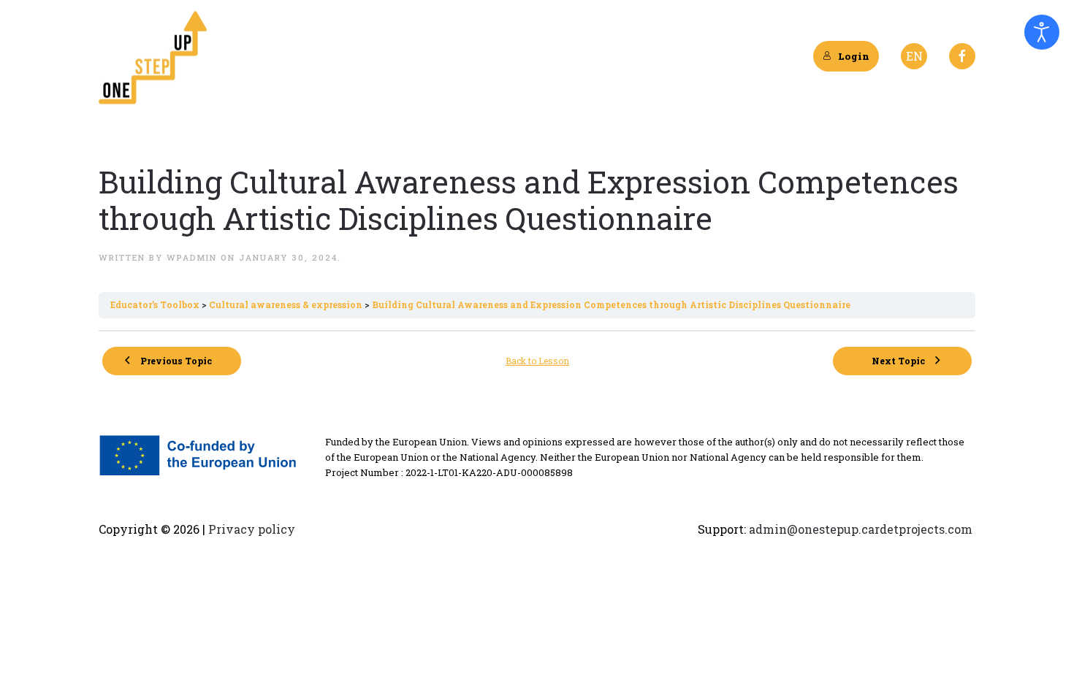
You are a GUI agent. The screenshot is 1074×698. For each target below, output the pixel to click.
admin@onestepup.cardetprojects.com (860, 529)
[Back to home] (153, 56)
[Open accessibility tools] (1041, 32)
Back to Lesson (537, 361)
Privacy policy (250, 529)
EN (914, 56)
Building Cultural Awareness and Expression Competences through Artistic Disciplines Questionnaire (611, 304)
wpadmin (192, 257)
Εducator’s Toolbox (156, 304)
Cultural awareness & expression (287, 304)
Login (853, 56)
